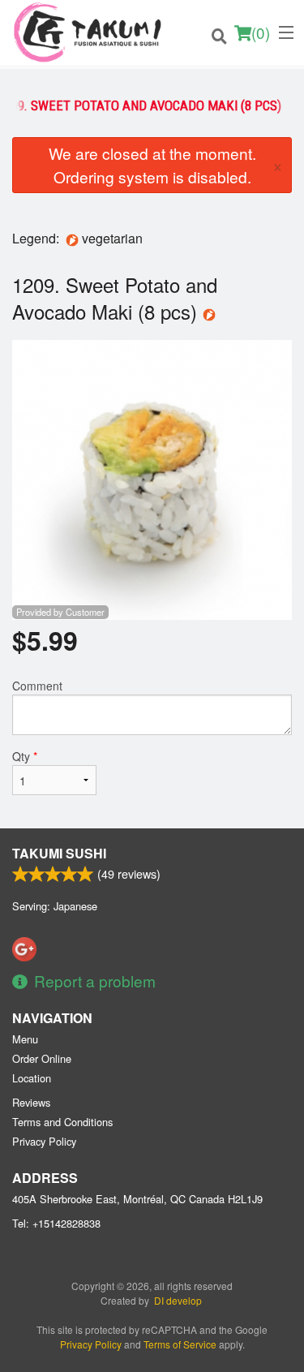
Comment (37, 685)
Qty (24, 756)
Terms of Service (179, 1344)
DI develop (178, 1300)
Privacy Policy (44, 1141)
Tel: (56, 1223)
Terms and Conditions (62, 1121)
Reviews (31, 1102)
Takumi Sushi (59, 853)
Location (31, 1078)
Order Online (41, 1058)
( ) (260, 32)
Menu (25, 1039)
